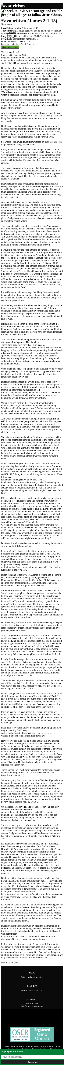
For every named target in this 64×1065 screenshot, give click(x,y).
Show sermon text (10, 47)
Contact (10, 39)
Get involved (11, 33)
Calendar (10, 30)
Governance (11, 37)
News (9, 28)
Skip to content (6, 24)
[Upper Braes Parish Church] (5, 4)
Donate (9, 35)
